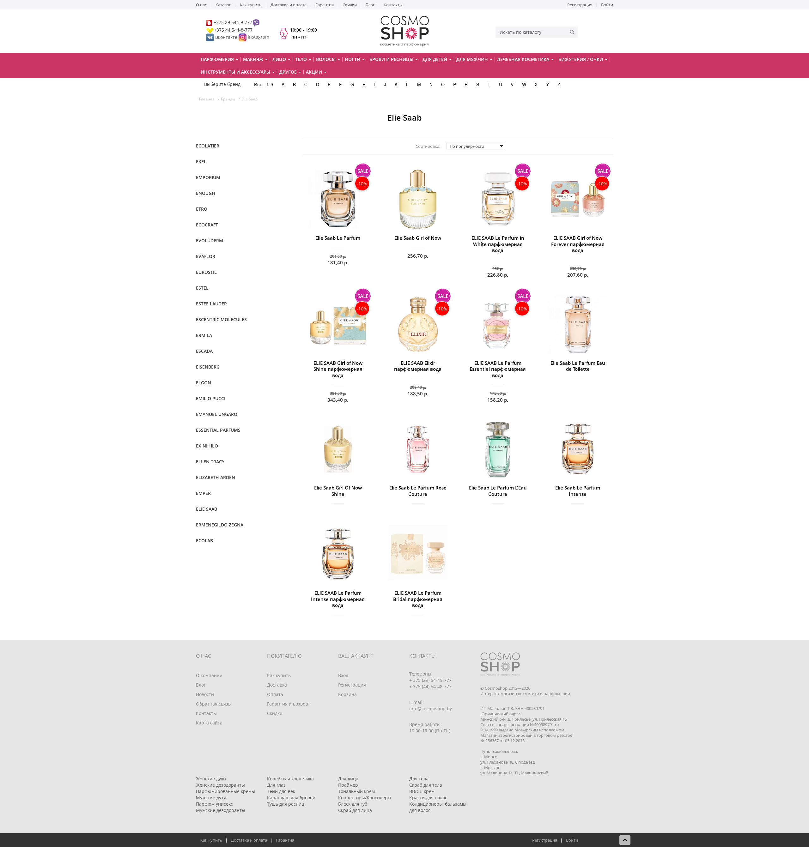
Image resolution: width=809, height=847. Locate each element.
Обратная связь (213, 704)
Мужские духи (211, 798)
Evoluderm (209, 240)
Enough (205, 193)
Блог (370, 5)
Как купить (251, 5)
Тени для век (281, 791)
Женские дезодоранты (220, 785)
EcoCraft (207, 225)
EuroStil (206, 272)
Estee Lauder (211, 304)
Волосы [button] (326, 59)
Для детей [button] (435, 59)
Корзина (347, 694)
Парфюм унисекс (214, 804)
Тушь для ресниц (285, 804)
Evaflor (205, 256)
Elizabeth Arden (215, 477)
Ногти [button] (353, 59)
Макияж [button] (254, 59)
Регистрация (579, 5)
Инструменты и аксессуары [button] (236, 72)
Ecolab (204, 541)
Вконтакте (226, 37)
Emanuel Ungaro (216, 414)
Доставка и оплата (289, 5)
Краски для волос (428, 798)
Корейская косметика (290, 779)
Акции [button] (314, 72)
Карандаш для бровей (291, 798)
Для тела (419, 779)
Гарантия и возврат (288, 704)
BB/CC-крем (422, 791)
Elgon (203, 383)
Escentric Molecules (221, 319)
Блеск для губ (352, 804)
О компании (209, 675)
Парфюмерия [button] (218, 59)
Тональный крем (356, 791)
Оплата (275, 694)
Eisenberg (208, 367)
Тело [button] (301, 59)
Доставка (277, 685)
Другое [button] (288, 72)
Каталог (223, 5)
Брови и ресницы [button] (392, 59)
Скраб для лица (355, 810)
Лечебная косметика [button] (523, 59)
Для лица (348, 779)
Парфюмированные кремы (225, 791)
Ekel (201, 162)
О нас (201, 5)
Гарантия (324, 5)
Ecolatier (207, 146)
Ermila (204, 335)
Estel (202, 288)
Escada (204, 351)
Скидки (350, 5)
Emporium (208, 177)
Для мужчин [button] (472, 59)
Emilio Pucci (210, 398)
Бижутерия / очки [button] (581, 59)
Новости (205, 694)
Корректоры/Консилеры (364, 798)
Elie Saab (206, 509)
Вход (343, 675)
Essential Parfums (218, 430)
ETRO (201, 209)
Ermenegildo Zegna (219, 525)
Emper (203, 493)
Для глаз (276, 785)
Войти (607, 5)
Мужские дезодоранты (220, 810)
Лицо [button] (279, 59)
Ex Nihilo (207, 446)
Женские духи (211, 779)
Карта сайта (209, 723)
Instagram (258, 37)
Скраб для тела (425, 785)
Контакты (393, 5)
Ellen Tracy (210, 462)
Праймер (348, 785)
